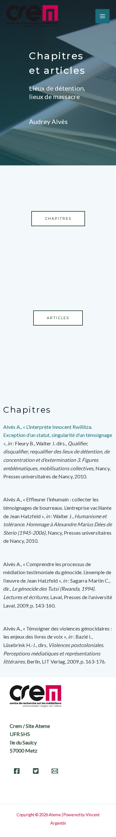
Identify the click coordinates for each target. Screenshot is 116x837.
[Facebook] (17, 771)
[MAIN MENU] (102, 16)
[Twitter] (36, 771)
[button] (58, 218)
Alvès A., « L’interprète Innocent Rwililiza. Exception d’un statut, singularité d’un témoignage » (57, 435)
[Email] (55, 771)
